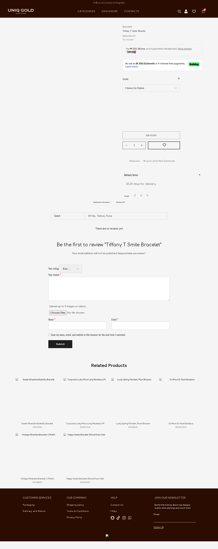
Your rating (53, 268)
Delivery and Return (34, 511)
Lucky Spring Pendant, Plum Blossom (133, 423)
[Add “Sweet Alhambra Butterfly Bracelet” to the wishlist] (53, 384)
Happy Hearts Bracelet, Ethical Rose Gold (85, 478)
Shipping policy (75, 505)
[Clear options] (178, 78)
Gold (125, 79)
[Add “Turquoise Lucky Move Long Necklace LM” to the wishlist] (101, 384)
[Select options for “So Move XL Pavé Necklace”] (196, 392)
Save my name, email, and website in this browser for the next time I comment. (88, 335)
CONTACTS (131, 11)
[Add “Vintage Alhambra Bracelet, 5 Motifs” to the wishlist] (53, 439)
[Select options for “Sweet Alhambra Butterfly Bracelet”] (53, 392)
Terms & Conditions (78, 511)
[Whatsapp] (130, 518)
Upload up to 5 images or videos (67, 306)
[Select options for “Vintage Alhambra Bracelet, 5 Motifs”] (53, 447)
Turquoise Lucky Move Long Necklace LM (85, 423)
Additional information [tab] (101, 202)
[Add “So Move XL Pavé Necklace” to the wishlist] (197, 384)
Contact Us (117, 505)
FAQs (114, 511)
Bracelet (127, 26)
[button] (101, 392)
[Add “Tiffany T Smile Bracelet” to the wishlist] (164, 145)
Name (51, 319)
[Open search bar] (179, 11)
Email (114, 319)
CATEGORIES (86, 11)
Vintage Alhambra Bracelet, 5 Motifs (37, 478)
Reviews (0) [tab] (120, 202)
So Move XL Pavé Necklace (181, 423)
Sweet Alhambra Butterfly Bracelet (37, 423)
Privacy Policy (74, 517)
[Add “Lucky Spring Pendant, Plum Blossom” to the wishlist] (149, 384)
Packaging (29, 505)
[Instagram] (124, 518)
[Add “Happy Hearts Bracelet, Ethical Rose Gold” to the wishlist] (101, 439)
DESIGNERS (110, 11)
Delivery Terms (131, 175)
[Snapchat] (112, 518)
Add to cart (151, 135)
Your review (54, 275)
